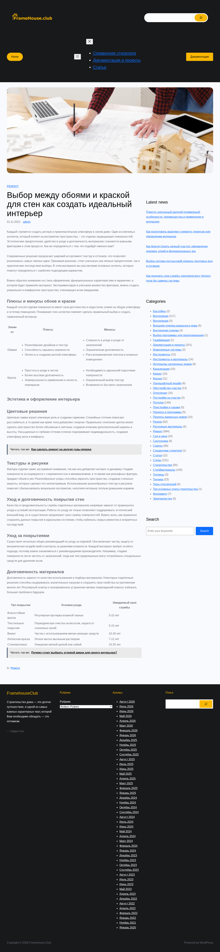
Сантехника (160, 441)
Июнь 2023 (126, 884)
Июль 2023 (126, 879)
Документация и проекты (169, 344)
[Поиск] (201, 17)
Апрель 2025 (127, 778)
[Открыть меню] (77, 57)
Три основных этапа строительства (175, 489)
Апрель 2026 (127, 720)
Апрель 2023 (127, 893)
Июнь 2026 (126, 711)
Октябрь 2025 (128, 749)
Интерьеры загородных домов (172, 364)
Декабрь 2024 (128, 797)
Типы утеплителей (164, 484)
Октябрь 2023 (128, 865)
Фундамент (160, 493)
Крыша (157, 378)
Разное (157, 421)
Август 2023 (127, 874)
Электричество (162, 498)
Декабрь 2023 (128, 855)
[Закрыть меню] (89, 41)
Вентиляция (160, 316)
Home (15, 56)
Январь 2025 (127, 793)
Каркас (157, 373)
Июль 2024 (126, 821)
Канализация (161, 368)
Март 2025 (126, 783)
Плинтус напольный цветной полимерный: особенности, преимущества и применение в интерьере (175, 217)
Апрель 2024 (127, 836)
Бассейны (159, 311)
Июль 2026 (126, 706)
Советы (158, 445)
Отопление (160, 392)
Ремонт (13, 186)
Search (204, 530)
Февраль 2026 (128, 730)
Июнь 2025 (126, 769)
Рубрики (65, 701)
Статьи (157, 455)
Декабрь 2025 (128, 740)
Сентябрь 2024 (129, 812)
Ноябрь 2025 (127, 744)
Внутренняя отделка (166, 330)
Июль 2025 (126, 764)
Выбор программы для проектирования (178, 335)
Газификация (161, 340)
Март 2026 (126, 725)
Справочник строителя (167, 450)
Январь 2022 (127, 917)
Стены (157, 460)
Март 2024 (126, 841)
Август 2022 (127, 903)
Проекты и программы (167, 412)
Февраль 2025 (128, 788)
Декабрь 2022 (128, 898)
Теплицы (158, 474)
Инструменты (161, 354)
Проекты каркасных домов (170, 417)
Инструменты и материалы (170, 359)
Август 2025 (127, 759)
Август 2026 (127, 701)
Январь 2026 (127, 735)
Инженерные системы (167, 349)
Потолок (158, 402)
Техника (158, 479)
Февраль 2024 (128, 845)
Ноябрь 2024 (127, 802)
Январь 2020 (127, 927)
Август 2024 (127, 817)
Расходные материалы (167, 426)
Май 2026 (125, 716)
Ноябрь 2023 (127, 860)
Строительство (162, 465)
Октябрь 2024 (128, 807)
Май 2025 (125, 773)
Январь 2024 (127, 850)
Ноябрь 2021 (127, 922)
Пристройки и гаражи (166, 407)
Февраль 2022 (128, 913)
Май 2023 (125, 889)
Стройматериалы (164, 469)
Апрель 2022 (127, 908)
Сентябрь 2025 (129, 754)
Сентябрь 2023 (129, 869)
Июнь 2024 (126, 826)
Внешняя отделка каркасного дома (175, 325)
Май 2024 (125, 831)
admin (27, 221)
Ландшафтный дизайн (167, 383)
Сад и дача (160, 436)
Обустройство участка (167, 388)
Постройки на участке (167, 397)
